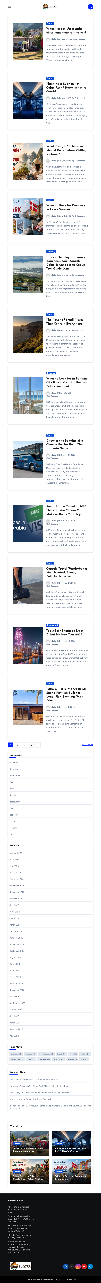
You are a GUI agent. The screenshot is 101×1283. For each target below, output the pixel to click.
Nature (12, 795)
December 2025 (17, 886)
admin (53, 39)
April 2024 (14, 970)
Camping (13, 769)
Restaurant (52, 625)
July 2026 (14, 859)
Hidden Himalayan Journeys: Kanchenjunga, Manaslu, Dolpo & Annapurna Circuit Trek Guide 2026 (20, 1247)
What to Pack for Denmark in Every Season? (30, 1099)
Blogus (58, 1279)
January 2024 (16, 983)
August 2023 (15, 1010)
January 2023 (16, 1029)
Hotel (12, 789)
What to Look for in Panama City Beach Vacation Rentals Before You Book (67, 382)
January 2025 (16, 938)
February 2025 (16, 931)
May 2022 (14, 1036)
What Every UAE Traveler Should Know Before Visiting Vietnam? (66, 150)
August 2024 (15, 957)
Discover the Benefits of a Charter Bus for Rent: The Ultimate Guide (64, 444)
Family (12, 782)
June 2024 (14, 964)
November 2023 (17, 990)
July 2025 (14, 905)
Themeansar (70, 1279)
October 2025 (15, 899)
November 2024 (17, 944)
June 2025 (14, 912)
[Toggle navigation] (10, 6)
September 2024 (17, 951)
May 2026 (14, 866)
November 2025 (17, 892)
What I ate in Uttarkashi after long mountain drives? (34, 1080)
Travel (50, 23)
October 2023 (15, 997)
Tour (11, 808)
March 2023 (15, 1023)
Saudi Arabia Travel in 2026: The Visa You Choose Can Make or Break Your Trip (66, 510)
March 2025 (15, 925)
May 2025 (14, 918)
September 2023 (17, 1003)
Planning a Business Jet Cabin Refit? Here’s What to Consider (66, 88)
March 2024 (15, 977)
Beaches (51, 373)
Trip (11, 834)
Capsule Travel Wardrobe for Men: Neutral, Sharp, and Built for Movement (66, 572)
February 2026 (16, 879)
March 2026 (15, 872)
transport (13, 815)
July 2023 (14, 1016)
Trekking (51, 252)
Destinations (15, 776)
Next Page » (87, 744)
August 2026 (15, 853)
